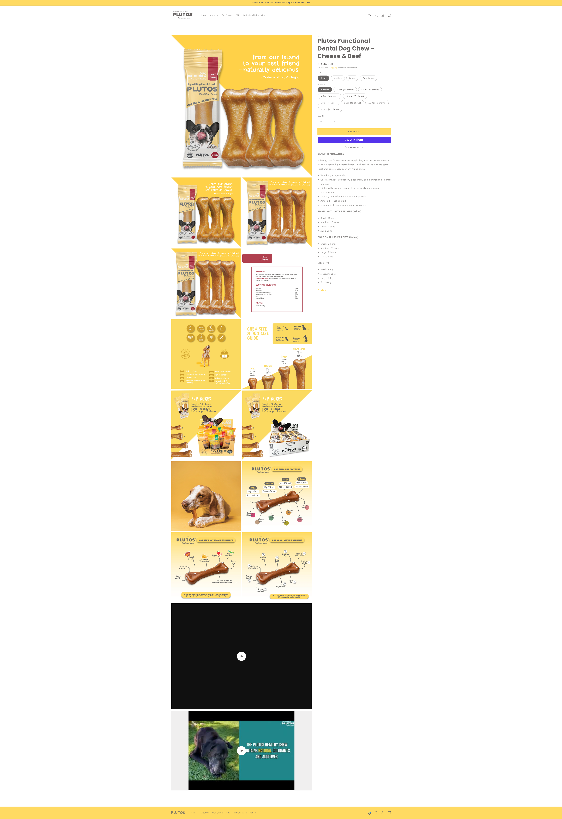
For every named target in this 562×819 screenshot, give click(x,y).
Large (352, 78)
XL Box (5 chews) (377, 102)
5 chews (325, 89)
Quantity (321, 116)
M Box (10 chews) (329, 96)
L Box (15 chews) (352, 102)
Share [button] (323, 290)
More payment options (354, 147)
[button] (376, 15)
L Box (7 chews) (328, 102)
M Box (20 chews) (355, 96)
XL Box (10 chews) (330, 109)
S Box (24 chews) (370, 89)
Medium (338, 78)
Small (323, 78)
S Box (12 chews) (345, 89)
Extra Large (368, 78)
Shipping (333, 67)
